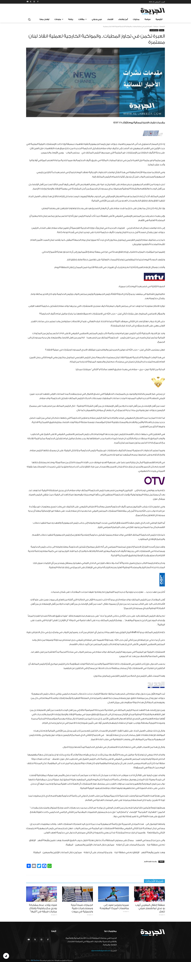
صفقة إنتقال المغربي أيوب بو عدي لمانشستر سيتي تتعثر (150, 908)
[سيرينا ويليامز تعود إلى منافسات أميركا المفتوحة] (113, 894)
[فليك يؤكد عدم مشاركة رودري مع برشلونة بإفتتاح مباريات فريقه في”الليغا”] (41, 894)
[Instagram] (34, 1)
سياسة (155, 26)
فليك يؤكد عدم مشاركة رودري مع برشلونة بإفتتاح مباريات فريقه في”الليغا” (43, 908)
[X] (30, 1)
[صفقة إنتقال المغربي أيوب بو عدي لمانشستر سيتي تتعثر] (149, 894)
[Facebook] (37, 1)
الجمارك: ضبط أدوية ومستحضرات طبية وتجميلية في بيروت (82, 908)
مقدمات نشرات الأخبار (150, 861)
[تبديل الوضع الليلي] (6, 956)
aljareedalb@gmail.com (100, 951)
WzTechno (35, 960)
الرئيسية (162, 26)
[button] (29, 19)
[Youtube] (27, 1)
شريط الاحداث (154, 30)
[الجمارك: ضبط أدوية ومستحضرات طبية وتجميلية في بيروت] (77, 894)
